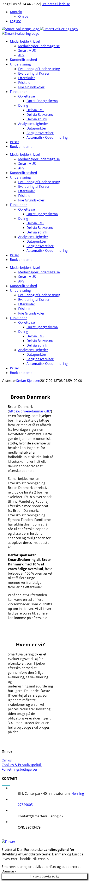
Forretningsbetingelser (19, 769)
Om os (7, 760)
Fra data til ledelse (56, 4)
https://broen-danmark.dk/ (30, 411)
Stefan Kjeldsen (28, 380)
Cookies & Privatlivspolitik (22, 765)
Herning (77, 793)
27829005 (25, 804)
